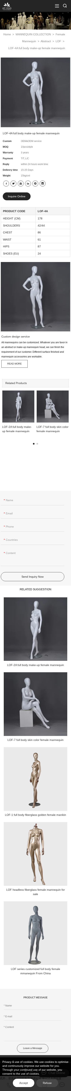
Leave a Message (32, 1048)
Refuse (47, 1082)
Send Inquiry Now (32, 576)
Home (7, 34)
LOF (59, 41)
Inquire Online (16, 196)
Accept (23, 1082)
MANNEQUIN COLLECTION (34, 34)
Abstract (46, 41)
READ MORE (14, 363)
